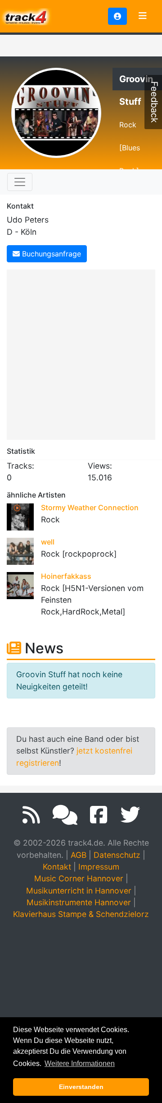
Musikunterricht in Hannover (78, 890)
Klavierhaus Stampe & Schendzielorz (81, 914)
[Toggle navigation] (142, 16)
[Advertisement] (81, 353)
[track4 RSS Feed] (31, 815)
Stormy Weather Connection (90, 507)
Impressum (98, 866)
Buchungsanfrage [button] (50, 253)
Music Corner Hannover (78, 878)
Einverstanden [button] (81, 1086)
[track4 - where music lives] (26, 15)
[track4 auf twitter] (130, 815)
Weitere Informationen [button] (80, 1063)
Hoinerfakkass (66, 576)
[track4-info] (65, 815)
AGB (78, 855)
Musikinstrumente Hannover (79, 902)
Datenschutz (117, 855)
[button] (117, 16)
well (47, 541)
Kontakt (57, 866)
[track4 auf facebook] (98, 815)
